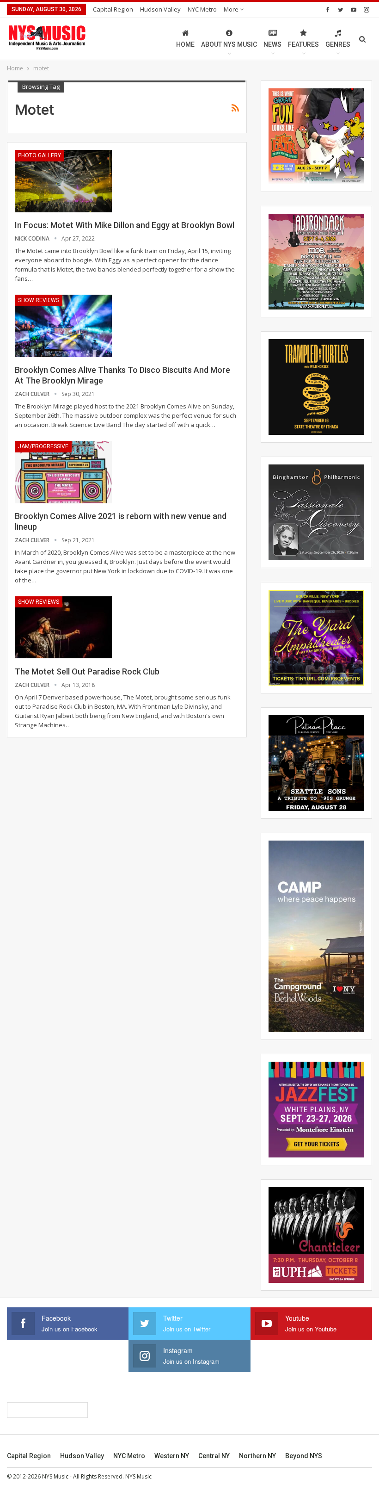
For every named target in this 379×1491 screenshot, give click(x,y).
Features (303, 44)
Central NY (214, 1456)
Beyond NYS (303, 1456)
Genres (337, 44)
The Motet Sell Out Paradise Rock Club (87, 671)
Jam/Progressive (43, 446)
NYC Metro (202, 9)
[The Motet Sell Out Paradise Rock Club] (63, 627)
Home (185, 44)
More (232, 9)
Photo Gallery (39, 155)
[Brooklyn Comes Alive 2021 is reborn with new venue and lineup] (63, 472)
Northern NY (257, 1456)
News (272, 44)
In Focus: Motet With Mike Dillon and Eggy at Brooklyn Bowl (124, 225)
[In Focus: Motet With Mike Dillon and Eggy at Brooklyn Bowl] (63, 181)
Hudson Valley (160, 9)
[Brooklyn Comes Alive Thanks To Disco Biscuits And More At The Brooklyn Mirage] (63, 326)
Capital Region (113, 9)
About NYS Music (229, 44)
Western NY (171, 1456)
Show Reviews (38, 300)
